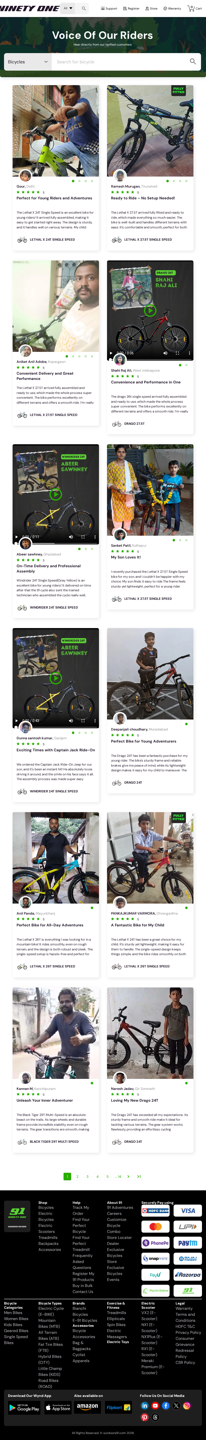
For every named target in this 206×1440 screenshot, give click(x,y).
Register (133, 9)
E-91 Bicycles (85, 1320)
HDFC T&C (185, 1326)
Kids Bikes (13, 1324)
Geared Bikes (16, 1330)
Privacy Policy (188, 1332)
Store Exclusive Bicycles (115, 1267)
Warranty (174, 9)
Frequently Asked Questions (83, 1261)
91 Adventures (120, 1207)
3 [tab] (85, 181)
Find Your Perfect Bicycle (81, 1225)
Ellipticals (116, 1318)
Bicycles (46, 1207)
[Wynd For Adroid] (24, 1408)
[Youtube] (155, 1405)
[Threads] (155, 1417)
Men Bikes (13, 1312)
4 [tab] (92, 181)
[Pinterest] (144, 1417)
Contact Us (83, 1291)
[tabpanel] (56, 131)
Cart (196, 8)
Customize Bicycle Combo (116, 1225)
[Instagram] (187, 1405)
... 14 (118, 1176)
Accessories (49, 1249)
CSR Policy (185, 1362)
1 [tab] (73, 181)
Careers (114, 1213)
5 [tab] (92, 356)
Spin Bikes (116, 1324)
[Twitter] (176, 1405)
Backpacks (48, 1243)
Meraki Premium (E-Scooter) (153, 1366)
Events (113, 1279)
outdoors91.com (114, 1433)
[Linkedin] (144, 1405)
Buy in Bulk (83, 1285)
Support (111, 9)
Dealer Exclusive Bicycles (115, 1249)
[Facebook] (166, 1405)
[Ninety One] (17, 1213)
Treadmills (48, 1237)
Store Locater (119, 1237)
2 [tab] (79, 181)
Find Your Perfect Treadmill (81, 1243)
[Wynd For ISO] (58, 1407)
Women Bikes (16, 1318)
